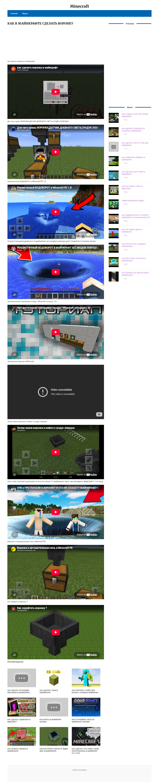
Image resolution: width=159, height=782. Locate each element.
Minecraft (79, 6)
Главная (14, 13)
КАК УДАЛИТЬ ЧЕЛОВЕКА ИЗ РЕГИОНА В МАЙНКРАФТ (133, 129)
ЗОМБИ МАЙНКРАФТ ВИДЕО (133, 200)
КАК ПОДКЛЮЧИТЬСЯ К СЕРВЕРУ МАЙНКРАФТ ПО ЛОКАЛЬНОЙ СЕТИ (136, 216)
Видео (25, 13)
